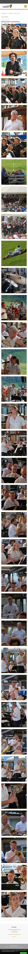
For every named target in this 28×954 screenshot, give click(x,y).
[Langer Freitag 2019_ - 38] (14, 741)
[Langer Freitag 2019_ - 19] (14, 389)
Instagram (14, 936)
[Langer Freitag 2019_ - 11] (14, 253)
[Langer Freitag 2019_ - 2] (14, 117)
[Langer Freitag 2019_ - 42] (14, 850)
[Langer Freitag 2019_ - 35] (14, 687)
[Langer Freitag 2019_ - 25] (14, 443)
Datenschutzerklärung (19, 947)
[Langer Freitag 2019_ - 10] (14, 226)
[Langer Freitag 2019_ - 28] (14, 524)
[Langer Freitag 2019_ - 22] (14, 416)
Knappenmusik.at (4, 13)
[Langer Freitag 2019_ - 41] (14, 823)
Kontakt (7, 947)
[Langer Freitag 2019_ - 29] (14, 552)
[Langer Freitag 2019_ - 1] (14, 63)
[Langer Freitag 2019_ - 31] (14, 606)
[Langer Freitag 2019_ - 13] (14, 280)
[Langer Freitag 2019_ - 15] (14, 307)
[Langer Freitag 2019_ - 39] (14, 769)
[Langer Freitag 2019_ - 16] (14, 334)
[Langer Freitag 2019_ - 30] (14, 579)
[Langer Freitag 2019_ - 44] (14, 877)
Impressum (11, 947)
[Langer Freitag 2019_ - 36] (14, 714)
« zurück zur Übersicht (5, 20)
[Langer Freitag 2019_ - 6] (14, 90)
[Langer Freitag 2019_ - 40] (14, 796)
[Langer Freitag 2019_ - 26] (14, 470)
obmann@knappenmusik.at (16, 934)
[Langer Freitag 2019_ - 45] (14, 904)
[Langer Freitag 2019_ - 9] (14, 199)
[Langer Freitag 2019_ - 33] (14, 660)
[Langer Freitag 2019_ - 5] (14, 36)
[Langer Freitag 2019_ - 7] (14, 145)
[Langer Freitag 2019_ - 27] (14, 497)
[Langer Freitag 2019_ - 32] (14, 633)
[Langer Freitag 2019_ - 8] (14, 172)
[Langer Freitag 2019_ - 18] (14, 362)
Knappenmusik (10, 13)
